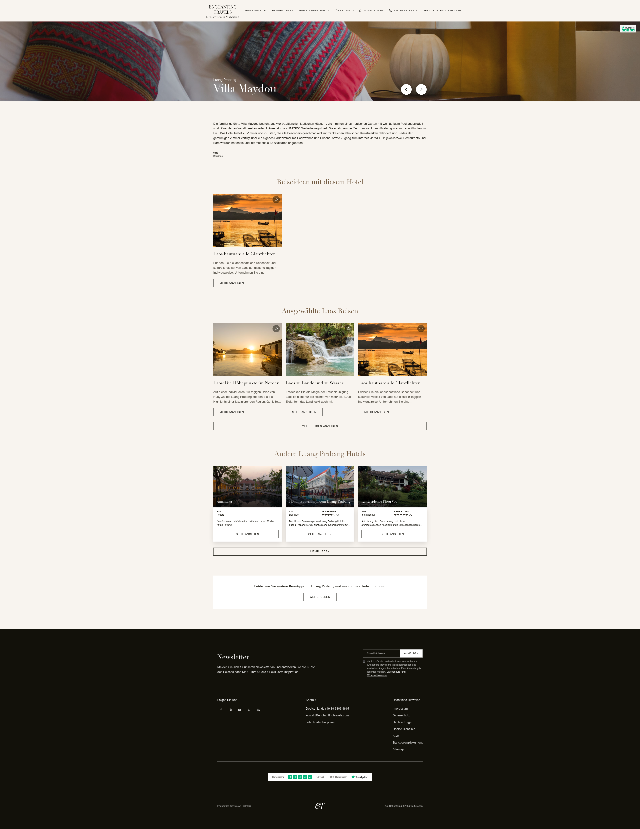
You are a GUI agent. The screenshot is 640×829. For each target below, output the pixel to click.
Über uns (343, 10)
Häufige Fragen (403, 722)
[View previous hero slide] (406, 89)
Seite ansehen (247, 534)
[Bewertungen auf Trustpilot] (628, 29)
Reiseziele (253, 10)
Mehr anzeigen (232, 283)
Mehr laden (320, 551)
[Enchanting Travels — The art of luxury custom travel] (222, 11)
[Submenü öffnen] (265, 10)
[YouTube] (239, 710)
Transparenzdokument (408, 742)
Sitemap (398, 749)
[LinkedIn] (258, 710)
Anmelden (411, 653)
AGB (396, 736)
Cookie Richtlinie (404, 729)
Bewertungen (282, 10)
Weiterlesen (320, 597)
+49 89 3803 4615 (337, 708)
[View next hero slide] (421, 89)
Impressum (400, 708)
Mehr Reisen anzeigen (320, 426)
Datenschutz (401, 715)
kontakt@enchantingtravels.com (327, 715)
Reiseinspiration (312, 10)
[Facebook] (221, 710)
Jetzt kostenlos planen (442, 10)
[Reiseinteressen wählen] (249, 710)
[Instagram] (230, 710)
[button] (276, 199)
